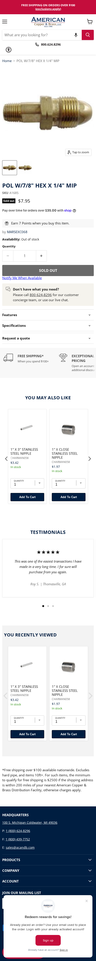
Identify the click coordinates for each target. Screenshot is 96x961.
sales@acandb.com (20, 847)
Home (7, 61)
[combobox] (42, 35)
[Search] (88, 35)
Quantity (8, 246)
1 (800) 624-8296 (18, 831)
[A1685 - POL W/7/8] (9, 168)
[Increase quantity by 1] (41, 255)
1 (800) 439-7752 (18, 839)
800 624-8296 (41, 295)
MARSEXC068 (17, 232)
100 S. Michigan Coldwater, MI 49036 (29, 822)
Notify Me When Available (22, 278)
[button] (75, 35)
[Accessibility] (8, 49)
